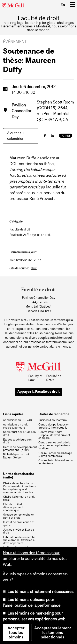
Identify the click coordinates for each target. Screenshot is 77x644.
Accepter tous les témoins (16, 632)
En (63, 5)
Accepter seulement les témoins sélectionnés (52, 632)
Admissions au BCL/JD (17, 419)
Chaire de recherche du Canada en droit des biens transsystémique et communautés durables (19, 488)
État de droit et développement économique (13, 507)
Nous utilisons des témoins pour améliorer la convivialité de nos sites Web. (35, 558)
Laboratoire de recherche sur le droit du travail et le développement (19, 540)
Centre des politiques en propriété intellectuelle (53, 426)
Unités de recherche (53, 414)
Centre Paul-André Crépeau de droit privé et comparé (54, 434)
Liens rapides (13, 414)
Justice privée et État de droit (18, 531)
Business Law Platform (52, 419)
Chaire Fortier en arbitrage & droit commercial (55, 454)
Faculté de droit (39, 18)
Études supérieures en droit (17, 441)
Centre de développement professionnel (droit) (20, 448)
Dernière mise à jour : (23, 252)
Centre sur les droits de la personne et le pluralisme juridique (54, 445)
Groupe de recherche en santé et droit (18, 516)
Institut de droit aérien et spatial (18, 523)
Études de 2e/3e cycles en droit (30, 234)
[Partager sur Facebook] (45, 136)
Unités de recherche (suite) (18, 475)
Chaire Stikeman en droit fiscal (19, 498)
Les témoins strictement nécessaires (41, 591)
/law (34, 268)
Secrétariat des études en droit (19, 433)
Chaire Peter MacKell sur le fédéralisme (55, 462)
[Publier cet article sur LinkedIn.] (52, 136)
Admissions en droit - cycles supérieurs (16, 426)
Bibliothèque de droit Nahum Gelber (16, 456)
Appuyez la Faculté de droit (38, 391)
